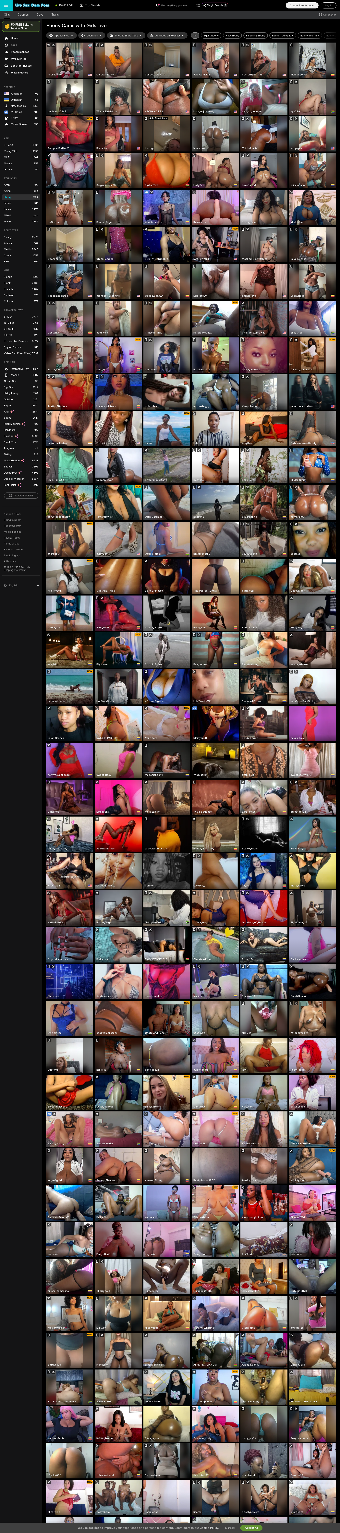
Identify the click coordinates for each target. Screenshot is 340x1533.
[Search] (198, 5)
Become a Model (13, 549)
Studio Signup (12, 555)
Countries (92, 35)
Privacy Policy (12, 537)
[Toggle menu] (6, 5)
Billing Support (12, 520)
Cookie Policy (209, 1527)
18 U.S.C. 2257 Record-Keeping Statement (17, 568)
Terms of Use (11, 543)
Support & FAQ (12, 514)
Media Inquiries (12, 532)
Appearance (62, 35)
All (195, 35)
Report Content (12, 526)
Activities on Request (167, 35)
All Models (10, 561)
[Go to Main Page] (32, 5)
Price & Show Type (126, 35)
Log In (328, 5)
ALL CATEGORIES (23, 495)
